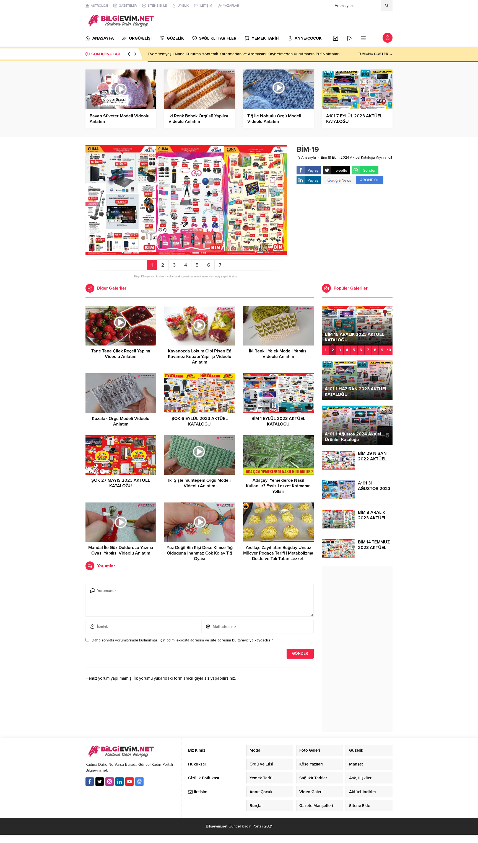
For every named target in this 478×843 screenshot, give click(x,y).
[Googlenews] (139, 781)
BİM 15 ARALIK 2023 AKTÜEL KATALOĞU (354, 337)
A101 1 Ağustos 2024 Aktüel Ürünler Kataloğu (353, 436)
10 (389, 350)
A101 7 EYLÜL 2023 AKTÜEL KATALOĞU (354, 118)
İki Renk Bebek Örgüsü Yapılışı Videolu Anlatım (198, 118)
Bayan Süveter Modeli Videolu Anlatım (119, 118)
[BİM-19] (186, 253)
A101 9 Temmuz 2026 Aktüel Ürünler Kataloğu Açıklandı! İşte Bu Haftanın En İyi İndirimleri (230, 53)
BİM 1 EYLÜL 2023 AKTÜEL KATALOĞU (278, 421)
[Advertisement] (345, 233)
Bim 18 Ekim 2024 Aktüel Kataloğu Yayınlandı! (356, 157)
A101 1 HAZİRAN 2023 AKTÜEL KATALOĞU (356, 391)
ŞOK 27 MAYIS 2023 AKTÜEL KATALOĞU (120, 483)
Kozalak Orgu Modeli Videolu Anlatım (120, 421)
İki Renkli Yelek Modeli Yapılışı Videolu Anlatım (278, 353)
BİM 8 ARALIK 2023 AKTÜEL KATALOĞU (372, 518)
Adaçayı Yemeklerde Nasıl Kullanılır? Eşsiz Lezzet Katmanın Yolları (278, 486)
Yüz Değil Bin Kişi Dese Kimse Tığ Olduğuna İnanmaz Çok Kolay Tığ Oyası (200, 553)
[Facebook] (89, 781)
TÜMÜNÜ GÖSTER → (375, 54)
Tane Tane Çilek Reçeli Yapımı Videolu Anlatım (120, 353)
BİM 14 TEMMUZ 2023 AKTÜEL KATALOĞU (374, 547)
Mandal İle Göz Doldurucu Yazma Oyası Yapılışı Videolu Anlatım (120, 550)
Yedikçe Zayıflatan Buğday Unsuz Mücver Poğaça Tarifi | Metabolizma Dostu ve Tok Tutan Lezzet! (278, 553)
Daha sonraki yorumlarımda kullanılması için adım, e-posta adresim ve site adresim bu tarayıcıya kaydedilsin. (183, 640)
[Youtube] (129, 781)
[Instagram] (109, 781)
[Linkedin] (119, 781)
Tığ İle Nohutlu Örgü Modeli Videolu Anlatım (274, 118)
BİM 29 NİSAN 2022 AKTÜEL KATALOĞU (372, 459)
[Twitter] (99, 781)
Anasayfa (308, 157)
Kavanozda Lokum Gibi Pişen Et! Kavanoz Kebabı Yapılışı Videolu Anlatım (199, 356)
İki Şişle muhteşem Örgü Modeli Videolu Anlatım (199, 483)
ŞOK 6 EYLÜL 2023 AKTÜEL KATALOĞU (200, 421)
